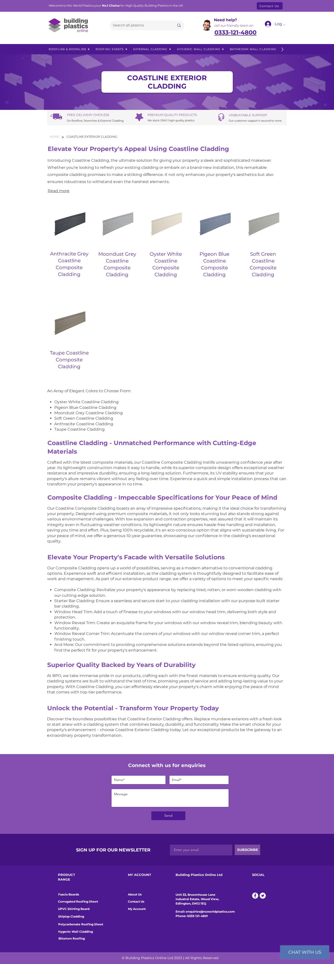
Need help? (225, 20)
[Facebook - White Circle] (255, 896)
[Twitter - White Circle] (263, 896)
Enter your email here (186, 841)
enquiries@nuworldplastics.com (210, 911)
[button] (69, 49)
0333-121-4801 (197, 916)
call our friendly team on (233, 25)
